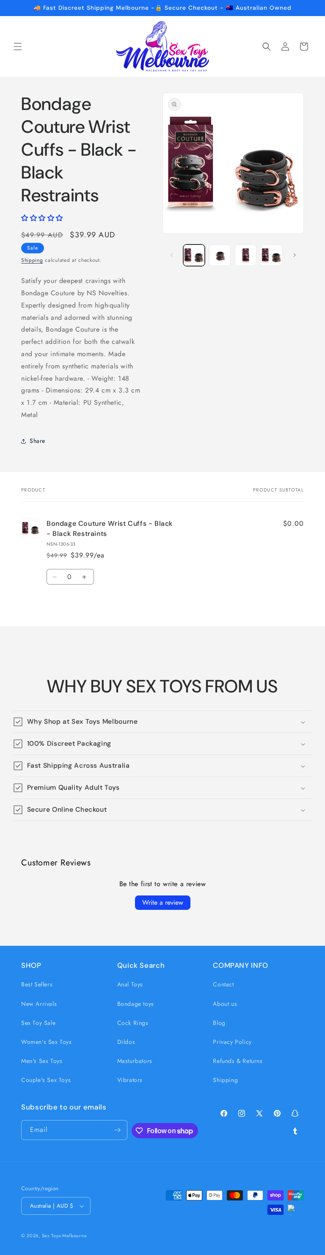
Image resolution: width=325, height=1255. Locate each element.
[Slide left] (171, 255)
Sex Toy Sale (38, 1023)
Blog (219, 1023)
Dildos (126, 1042)
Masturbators (134, 1061)
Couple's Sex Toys (46, 1080)
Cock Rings (133, 1023)
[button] (17, 46)
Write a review (162, 902)
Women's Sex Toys (46, 1042)
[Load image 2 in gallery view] (220, 255)
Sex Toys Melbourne (64, 1235)
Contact (223, 984)
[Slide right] (294, 255)
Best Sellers (36, 984)
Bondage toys (135, 1004)
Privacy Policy (232, 1042)
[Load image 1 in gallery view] (194, 255)
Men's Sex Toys (41, 1061)
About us (225, 1004)
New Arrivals (39, 1004)
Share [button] (37, 441)
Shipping (32, 260)
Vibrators (130, 1080)
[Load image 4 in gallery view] (271, 255)
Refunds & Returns (237, 1061)
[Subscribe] (117, 1130)
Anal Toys (130, 984)
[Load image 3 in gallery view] (245, 255)
